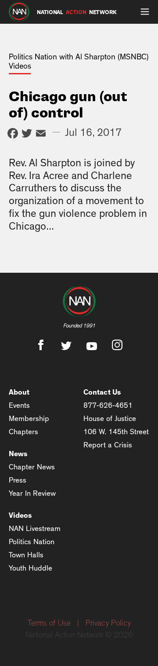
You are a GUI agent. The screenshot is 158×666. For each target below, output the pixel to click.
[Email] (41, 134)
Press (17, 480)
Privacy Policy (108, 623)
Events (19, 405)
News (18, 453)
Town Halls (26, 555)
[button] (145, 12)
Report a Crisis (107, 445)
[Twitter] (27, 134)
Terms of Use (49, 623)
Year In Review (32, 493)
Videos (20, 515)
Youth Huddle (30, 568)
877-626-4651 (108, 405)
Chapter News (32, 467)
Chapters (23, 431)
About (19, 392)
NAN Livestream (35, 528)
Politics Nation (31, 541)
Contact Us (102, 392)
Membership (29, 418)
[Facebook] (13, 134)
